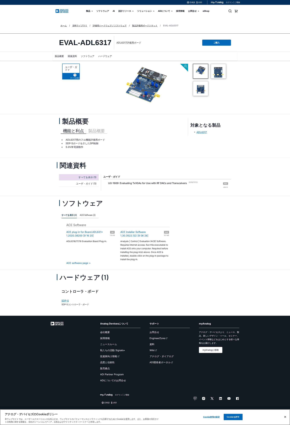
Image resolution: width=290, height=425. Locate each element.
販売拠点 (105, 368)
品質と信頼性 (107, 362)
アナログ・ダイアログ (162, 356)
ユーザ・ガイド (71, 68)
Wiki (152, 350)
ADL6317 (202, 132)
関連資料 (72, 56)
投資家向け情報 (108, 356)
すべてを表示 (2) (69, 215)
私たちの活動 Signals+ (112, 350)
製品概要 (59, 56)
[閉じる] (285, 417)
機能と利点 (73, 130)
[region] (145, 417)
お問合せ (154, 332)
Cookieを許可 (233, 417)
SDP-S (65, 300)
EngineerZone (157, 338)
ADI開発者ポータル (160, 362)
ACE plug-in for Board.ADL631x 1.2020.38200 (90, 233)
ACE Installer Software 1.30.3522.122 (144, 233)
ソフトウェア (87, 56)
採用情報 (105, 338)
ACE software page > (78, 262)
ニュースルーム (108, 344)
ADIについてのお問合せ (113, 380)
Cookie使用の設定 (211, 417)
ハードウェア (105, 56)
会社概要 (105, 332)
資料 (152, 344)
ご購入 (216, 42)
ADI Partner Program (112, 374)
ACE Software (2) (87, 215)
